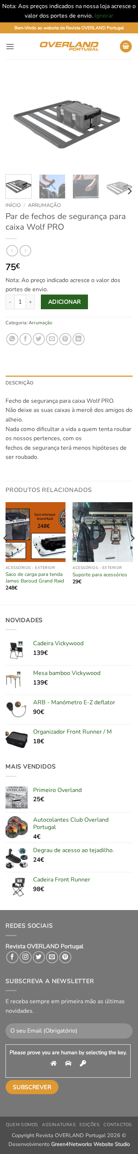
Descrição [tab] (19, 383)
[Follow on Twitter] (39, 957)
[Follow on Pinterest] (65, 957)
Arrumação (44, 205)
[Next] (120, 121)
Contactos (117, 1125)
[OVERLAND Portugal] (69, 46)
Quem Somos (22, 1125)
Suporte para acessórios (99, 574)
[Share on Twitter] (39, 339)
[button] (10, 46)
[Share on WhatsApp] (12, 339)
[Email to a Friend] (52, 339)
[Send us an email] (52, 957)
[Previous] (17, 121)
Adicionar (64, 302)
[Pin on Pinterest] (65, 339)
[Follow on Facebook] (12, 957)
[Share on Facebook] (26, 339)
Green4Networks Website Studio (90, 1144)
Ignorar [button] (104, 16)
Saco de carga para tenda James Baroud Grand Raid (35, 577)
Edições (89, 1125)
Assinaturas (59, 1125)
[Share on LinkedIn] (78, 339)
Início (13, 205)
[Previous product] (25, 250)
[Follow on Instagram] (26, 957)
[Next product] (12, 250)
